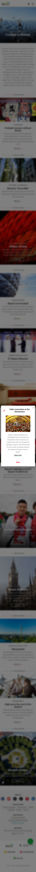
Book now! (18, 455)
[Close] (33, 407)
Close (18, 462)
